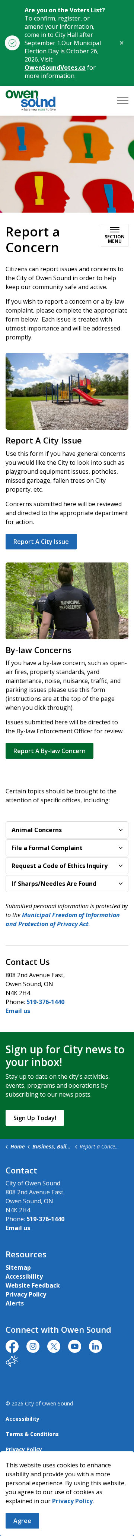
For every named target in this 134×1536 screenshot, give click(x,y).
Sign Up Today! (34, 1118)
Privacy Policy (72, 1501)
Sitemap (18, 1267)
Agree (22, 1521)
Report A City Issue (41, 541)
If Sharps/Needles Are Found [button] (54, 884)
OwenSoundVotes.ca (55, 67)
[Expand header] (123, 101)
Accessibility (24, 1276)
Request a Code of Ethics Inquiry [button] (60, 866)
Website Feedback (33, 1285)
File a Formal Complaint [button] (47, 848)
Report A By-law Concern (49, 751)
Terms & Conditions (32, 1434)
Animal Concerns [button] (37, 830)
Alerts (15, 1303)
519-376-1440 (45, 1002)
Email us (18, 1011)
